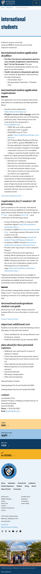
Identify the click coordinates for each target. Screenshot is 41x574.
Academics (32, 483)
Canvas (3, 510)
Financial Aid (22, 483)
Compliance (25, 501)
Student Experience (7, 486)
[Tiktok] (17, 531)
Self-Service (5, 496)
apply (6, 435)
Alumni (34, 486)
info (5, 425)
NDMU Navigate (6, 499)
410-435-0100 (5, 521)
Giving (27, 486)
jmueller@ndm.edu (13, 411)
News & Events (6, 489)
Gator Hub (4, 503)
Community (17, 489)
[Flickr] (20, 531)
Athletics (19, 486)
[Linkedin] (9, 531)
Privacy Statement (6, 571)
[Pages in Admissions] (13, 7)
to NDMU (8, 455)
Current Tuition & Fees (9, 319)
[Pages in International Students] (29, 7)
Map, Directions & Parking (9, 527)
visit (5, 445)
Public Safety (25, 503)
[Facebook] (6, 531)
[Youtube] (13, 531)
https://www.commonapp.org (15, 112)
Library (3, 501)
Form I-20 (24, 215)
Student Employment (7, 508)
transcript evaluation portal (11, 196)
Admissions (9, 7)
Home (3, 7)
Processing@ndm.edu (12, 125)
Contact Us (4, 524)
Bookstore (24, 499)
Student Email (25, 496)
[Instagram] (2, 531)
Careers (3, 505)
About (3, 483)
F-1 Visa (4, 215)
